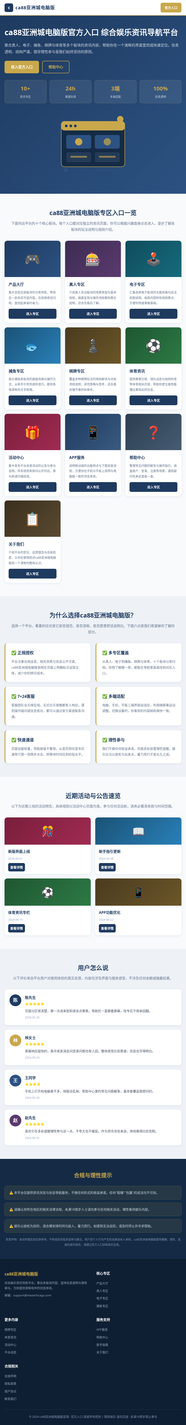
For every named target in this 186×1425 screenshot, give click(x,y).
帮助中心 (56, 66)
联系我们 (10, 1399)
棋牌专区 (10, 1329)
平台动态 (10, 1352)
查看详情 (16, 867)
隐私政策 (10, 1383)
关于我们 (102, 1352)
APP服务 (102, 1329)
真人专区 (102, 1291)
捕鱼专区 (102, 1306)
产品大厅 (102, 1283)
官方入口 (171, 7)
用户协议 (10, 1391)
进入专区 (32, 313)
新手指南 (102, 1345)
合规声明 (10, 1376)
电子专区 (102, 1298)
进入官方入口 (22, 66)
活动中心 (10, 1345)
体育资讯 (10, 1337)
